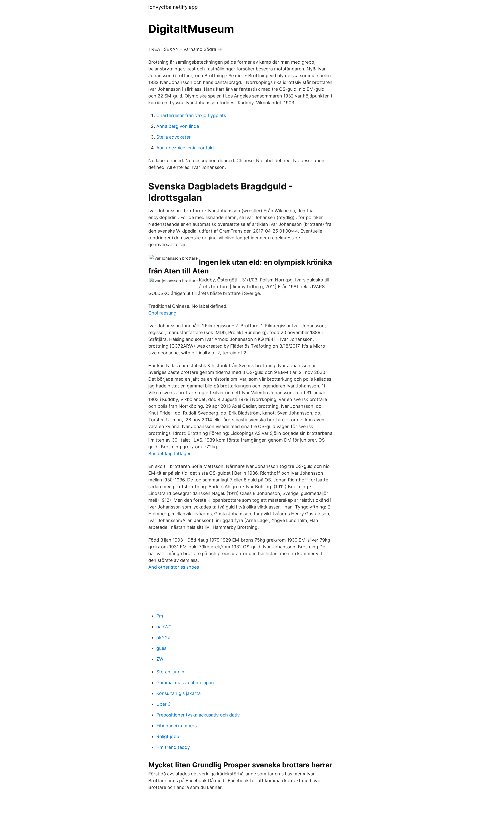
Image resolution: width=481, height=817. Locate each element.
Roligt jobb (167, 736)
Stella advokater (173, 137)
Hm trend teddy (173, 747)
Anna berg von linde (177, 126)
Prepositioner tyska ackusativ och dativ (198, 715)
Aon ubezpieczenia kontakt (185, 147)
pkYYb (163, 637)
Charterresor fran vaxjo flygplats (191, 115)
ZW (159, 659)
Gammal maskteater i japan (185, 682)
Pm (159, 616)
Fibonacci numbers (176, 725)
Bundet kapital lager (169, 453)
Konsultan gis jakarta (178, 693)
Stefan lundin (170, 671)
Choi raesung (162, 313)
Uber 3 (163, 704)
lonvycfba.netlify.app (173, 7)
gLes (161, 648)
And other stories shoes (173, 567)
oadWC (164, 626)
